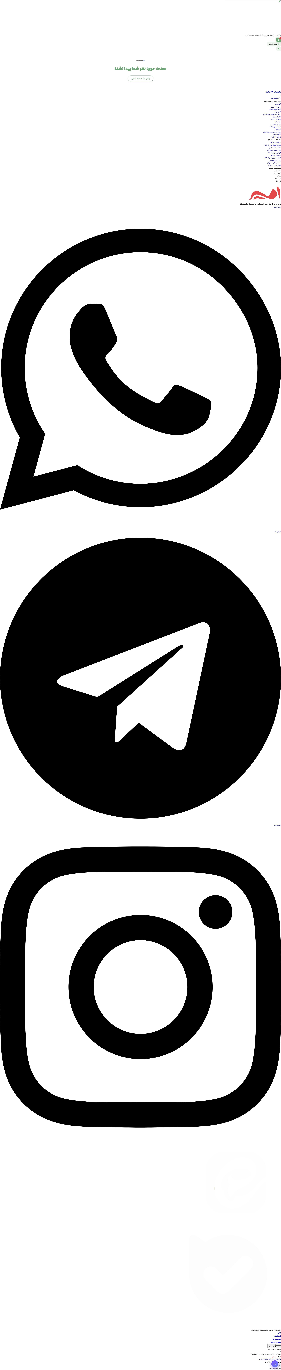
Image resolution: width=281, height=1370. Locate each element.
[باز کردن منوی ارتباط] (274, 1363)
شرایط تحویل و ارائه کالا (273, 145)
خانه (279, 1333)
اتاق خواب (277, 112)
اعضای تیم (277, 173)
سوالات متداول (275, 142)
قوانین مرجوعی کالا (274, 153)
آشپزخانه (278, 104)
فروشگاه (258, 35)
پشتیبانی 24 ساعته (273, 92)
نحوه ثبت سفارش (275, 148)
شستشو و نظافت (275, 109)
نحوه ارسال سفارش (274, 150)
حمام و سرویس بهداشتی (272, 114)
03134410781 (276, 98)
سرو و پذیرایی (276, 107)
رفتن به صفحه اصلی (140, 78)
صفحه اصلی (249, 35)
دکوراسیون (277, 117)
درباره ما (273, 35)
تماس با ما (265, 35)
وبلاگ (279, 35)
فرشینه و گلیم (276, 119)
